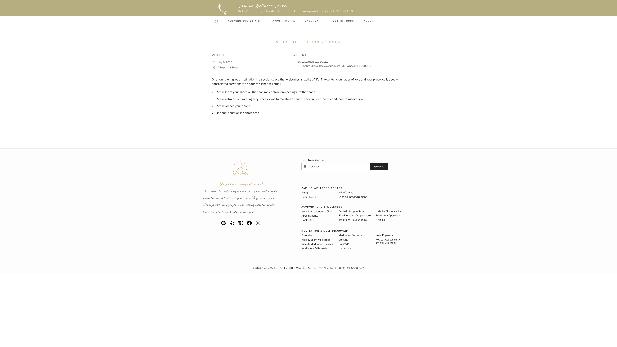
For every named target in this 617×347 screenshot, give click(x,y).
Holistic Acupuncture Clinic (317, 211)
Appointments (284, 21)
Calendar (313, 21)
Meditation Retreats (350, 235)
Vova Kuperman (385, 235)
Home (304, 192)
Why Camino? (347, 192)
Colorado (344, 243)
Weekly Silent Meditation (316, 239)
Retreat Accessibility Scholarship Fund (388, 241)
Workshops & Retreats (314, 248)
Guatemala (345, 248)
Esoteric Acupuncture (351, 211)
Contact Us (307, 220)
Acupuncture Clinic (244, 21)
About (368, 21)
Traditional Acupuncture (353, 219)
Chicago (343, 239)
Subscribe (379, 166)
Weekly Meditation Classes (317, 244)
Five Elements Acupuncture (355, 215)
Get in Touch (343, 21)
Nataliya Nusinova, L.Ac (389, 211)
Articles (380, 219)
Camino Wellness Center (263, 5)
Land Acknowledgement (353, 196)
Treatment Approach (388, 215)
